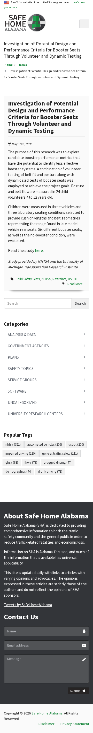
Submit (75, 691)
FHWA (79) (31, 462)
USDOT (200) (76, 444)
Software (17, 391)
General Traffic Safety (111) (60, 453)
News (23, 65)
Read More (74, 284)
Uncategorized (22, 402)
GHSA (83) (11, 462)
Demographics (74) (18, 471)
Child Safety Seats (28, 279)
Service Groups (22, 379)
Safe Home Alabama (47, 713)
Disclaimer (46, 723)
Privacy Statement (74, 723)
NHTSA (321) (13, 444)
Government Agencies (28, 345)
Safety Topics (21, 368)
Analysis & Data (22, 334)
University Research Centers (35, 413)
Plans (13, 357)
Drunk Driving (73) (50, 471)
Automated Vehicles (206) (44, 444)
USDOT (73, 279)
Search (80, 303)
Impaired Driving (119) (20, 453)
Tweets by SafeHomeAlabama (28, 604)
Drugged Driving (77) (58, 462)
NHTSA (46, 279)
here (39, 250)
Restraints (59, 279)
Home (8, 65)
